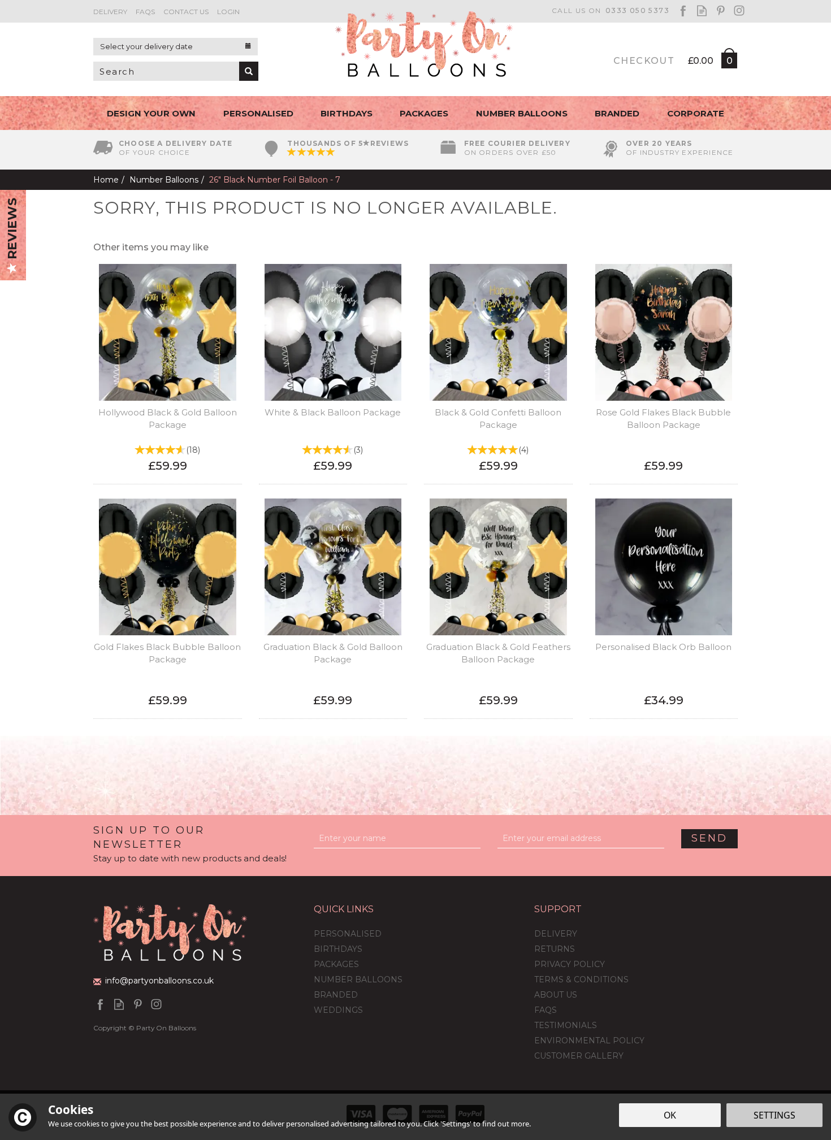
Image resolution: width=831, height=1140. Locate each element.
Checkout (643, 60)
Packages (336, 964)
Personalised (348, 934)
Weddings (338, 1010)
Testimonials (565, 1025)
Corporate (695, 113)
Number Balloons (358, 979)
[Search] (248, 71)
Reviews (12, 230)
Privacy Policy (569, 964)
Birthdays (338, 949)
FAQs (545, 1010)
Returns (554, 949)
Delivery (555, 934)
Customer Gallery (579, 1056)
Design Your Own (151, 113)
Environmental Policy (589, 1040)
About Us (555, 995)
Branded (336, 995)
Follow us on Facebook (683, 10)
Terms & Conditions (581, 979)
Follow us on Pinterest (720, 10)
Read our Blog (702, 10)
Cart (729, 63)
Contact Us (186, 11)
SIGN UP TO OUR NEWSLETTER (190, 844)
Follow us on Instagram (739, 10)
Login (228, 11)
